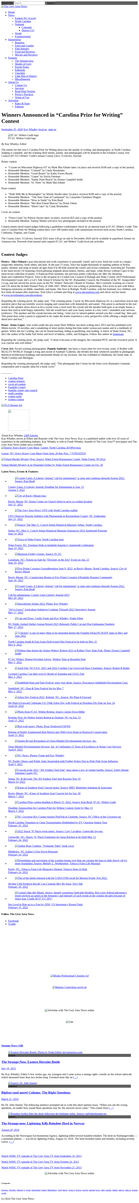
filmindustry (52, 1190)
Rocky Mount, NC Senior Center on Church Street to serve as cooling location (50, 501)
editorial (20, 1190)
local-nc (42, 129)
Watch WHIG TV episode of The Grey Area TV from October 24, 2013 (40, 1161)
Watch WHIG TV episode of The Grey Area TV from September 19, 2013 (41, 1156)
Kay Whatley (31, 129)
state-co (121, 1190)
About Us (13, 82)
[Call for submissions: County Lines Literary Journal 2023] (73, 589)
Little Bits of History (26, 76)
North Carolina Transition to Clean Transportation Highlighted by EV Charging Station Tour (57, 822)
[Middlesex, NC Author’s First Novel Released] (44, 845)
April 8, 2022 (15, 749)
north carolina (15, 393)
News (11, 15)
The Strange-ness (24, 60)
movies (85, 1190)
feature (44, 1190)
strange (135, 1190)
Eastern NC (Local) (25, 18)
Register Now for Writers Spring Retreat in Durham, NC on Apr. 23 (44, 717)
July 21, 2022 (15, 504)
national (92, 1190)
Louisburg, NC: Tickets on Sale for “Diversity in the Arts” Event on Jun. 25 (48, 559)
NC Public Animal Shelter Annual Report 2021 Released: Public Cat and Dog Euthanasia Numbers (61, 624)
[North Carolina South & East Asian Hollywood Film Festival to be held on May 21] (73, 636)
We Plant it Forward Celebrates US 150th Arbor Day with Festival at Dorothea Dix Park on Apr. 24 (61, 703)
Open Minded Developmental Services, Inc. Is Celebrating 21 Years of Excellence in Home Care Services (64, 746)
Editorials (20, 70)
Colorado (27, 27)
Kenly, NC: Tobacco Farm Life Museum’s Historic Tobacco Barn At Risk (47, 869)
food (60, 1190)
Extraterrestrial (23, 36)
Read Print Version (25, 91)
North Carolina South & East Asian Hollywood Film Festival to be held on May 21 (52, 641)
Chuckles (20, 73)
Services (19, 88)
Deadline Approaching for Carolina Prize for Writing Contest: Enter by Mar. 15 (50, 808)
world (3, 1193)
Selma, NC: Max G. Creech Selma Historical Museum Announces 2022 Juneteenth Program (57, 530)
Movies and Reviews (26, 54)
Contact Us (21, 85)
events (28, 1190)
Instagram (118, 334)
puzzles (109, 1190)
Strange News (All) (12, 1045)
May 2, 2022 (15, 691)
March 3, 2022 (16, 811)
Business (19, 42)
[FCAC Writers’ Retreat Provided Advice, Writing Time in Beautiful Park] (73, 653)
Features (12, 57)
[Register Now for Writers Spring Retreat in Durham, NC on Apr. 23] (50, 711)
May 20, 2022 (15, 598)
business (4, 1190)
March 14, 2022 (16, 781)
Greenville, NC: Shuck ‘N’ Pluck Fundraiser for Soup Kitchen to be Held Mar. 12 (52, 837)
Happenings (14, 39)
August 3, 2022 (16, 490)
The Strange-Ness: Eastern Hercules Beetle (30, 1062)
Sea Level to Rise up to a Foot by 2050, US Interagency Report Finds (45, 904)
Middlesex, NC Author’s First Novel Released (33, 851)
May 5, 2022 (15, 662)
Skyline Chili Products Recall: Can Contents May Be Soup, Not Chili (45, 883)
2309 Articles (31, 435)
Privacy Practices (24, 94)
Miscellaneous (22, 79)
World (18, 33)
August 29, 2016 (10, 1130)
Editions (19, 106)
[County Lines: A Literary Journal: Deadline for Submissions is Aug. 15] (73, 481)
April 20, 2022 (16, 706)
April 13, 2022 (16, 720)
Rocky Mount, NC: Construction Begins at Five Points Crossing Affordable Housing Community (60, 577)
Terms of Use (22, 97)
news (98, 1190)
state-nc (52, 129)
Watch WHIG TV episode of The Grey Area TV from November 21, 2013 (41, 1167)
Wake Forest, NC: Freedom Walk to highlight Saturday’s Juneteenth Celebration (51, 545)
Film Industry (22, 48)
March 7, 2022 (16, 796)
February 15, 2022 (18, 907)
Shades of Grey (23, 63)
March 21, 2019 (9, 1099)
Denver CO (28, 30)
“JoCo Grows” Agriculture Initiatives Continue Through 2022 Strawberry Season (51, 609)
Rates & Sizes (22, 103)
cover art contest (17, 384)
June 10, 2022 (15, 562)
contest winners (16, 381)
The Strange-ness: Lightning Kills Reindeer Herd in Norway (43, 1123)
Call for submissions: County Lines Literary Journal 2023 (39, 595)
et (24, 1190)
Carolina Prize (15, 378)
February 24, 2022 (18, 840)
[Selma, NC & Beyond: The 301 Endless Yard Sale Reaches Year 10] (73, 773)
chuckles (12, 1190)
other (103, 1190)
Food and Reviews (25, 51)
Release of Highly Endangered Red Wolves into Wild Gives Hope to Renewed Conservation (57, 732)
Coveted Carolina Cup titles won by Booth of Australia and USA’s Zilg (46, 673)
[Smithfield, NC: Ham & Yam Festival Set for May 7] (71, 682)
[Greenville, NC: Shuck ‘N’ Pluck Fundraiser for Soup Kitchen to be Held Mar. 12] (59, 831)
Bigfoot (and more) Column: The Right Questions (35, 1092)
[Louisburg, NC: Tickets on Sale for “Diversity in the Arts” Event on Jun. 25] (38, 554)
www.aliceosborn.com (87, 292)
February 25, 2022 (18, 825)
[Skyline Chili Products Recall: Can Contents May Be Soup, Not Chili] (61, 878)
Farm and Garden (24, 45)
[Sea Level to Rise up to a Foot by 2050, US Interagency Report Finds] (73, 898)
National (19, 24)
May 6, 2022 (15, 644)
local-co (72, 1190)
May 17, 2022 (15, 612)
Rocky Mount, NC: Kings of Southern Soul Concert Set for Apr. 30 (44, 793)
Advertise (13, 100)
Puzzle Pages (22, 67)
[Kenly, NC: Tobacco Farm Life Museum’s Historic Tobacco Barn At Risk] (73, 863)
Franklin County (17, 387)
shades (115, 1190)
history (65, 1190)
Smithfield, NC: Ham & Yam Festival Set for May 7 (36, 688)
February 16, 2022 (18, 886)
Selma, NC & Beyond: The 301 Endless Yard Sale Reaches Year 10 (44, 778)
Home (11, 12)
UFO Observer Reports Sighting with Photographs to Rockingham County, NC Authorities (57, 516)
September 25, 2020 (12, 129)
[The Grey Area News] (14, 6)
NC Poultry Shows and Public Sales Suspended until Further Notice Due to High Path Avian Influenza (63, 761)
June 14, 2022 (15, 533)
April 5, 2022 (15, 764)
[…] (75, 1077)
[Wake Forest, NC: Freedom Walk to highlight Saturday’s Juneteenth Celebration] (39, 539)
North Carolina (23, 21)
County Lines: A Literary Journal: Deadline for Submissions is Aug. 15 (46, 487)
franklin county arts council (22, 390)
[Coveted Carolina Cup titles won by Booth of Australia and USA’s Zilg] (72, 668)
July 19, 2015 (8, 1068)
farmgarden (36, 1190)
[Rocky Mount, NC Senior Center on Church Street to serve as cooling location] (30, 495)
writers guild (15, 396)
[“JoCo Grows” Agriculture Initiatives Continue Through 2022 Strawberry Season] (41, 603)
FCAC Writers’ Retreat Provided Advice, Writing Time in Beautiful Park (47, 659)
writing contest (16, 399)
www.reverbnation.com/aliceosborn (23, 295)
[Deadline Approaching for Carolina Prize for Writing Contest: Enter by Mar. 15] (65, 802)
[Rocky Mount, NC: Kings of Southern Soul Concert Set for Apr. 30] (63, 787)
